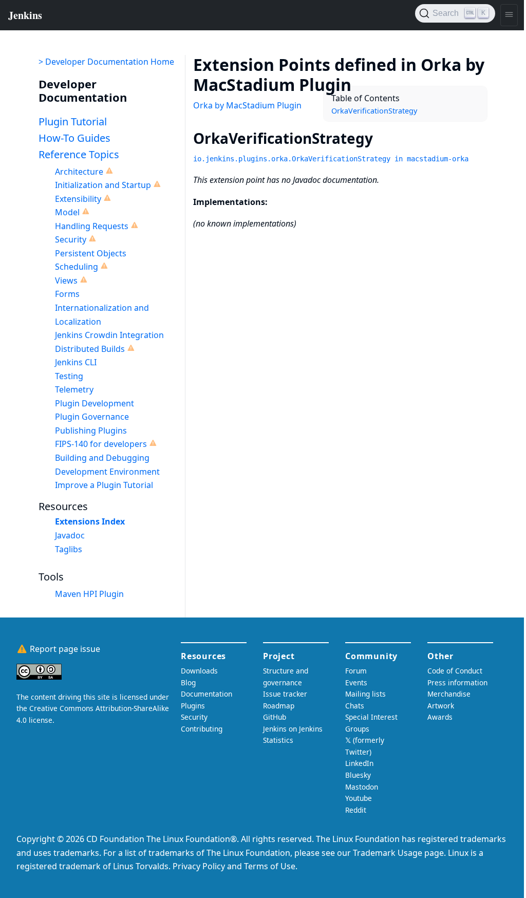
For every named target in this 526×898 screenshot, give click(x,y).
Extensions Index (90, 521)
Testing (69, 376)
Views (66, 280)
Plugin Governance (92, 416)
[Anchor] (367, 84)
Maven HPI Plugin (89, 594)
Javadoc (70, 535)
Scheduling (76, 266)
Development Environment (107, 471)
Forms (67, 294)
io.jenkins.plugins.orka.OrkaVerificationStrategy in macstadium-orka (330, 159)
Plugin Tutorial (73, 121)
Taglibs (68, 549)
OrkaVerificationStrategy (374, 111)
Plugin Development (94, 403)
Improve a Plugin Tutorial (104, 485)
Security (70, 239)
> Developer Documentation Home (106, 61)
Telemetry (74, 389)
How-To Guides (74, 138)
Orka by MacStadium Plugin (247, 105)
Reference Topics (79, 154)
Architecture (79, 171)
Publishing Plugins (91, 430)
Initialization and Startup (103, 185)
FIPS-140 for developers (101, 444)
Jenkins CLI (76, 362)
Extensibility (78, 198)
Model (67, 212)
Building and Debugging (102, 457)
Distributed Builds (90, 348)
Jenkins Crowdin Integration (109, 335)
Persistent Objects (90, 253)
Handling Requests (91, 226)
